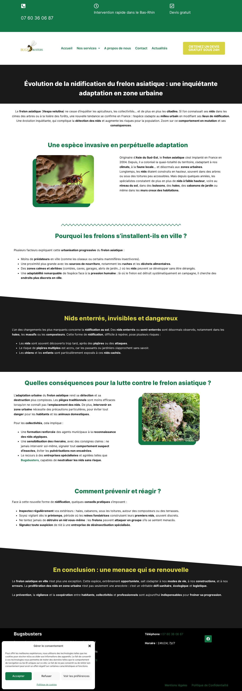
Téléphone (28, 12)
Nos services (87, 48)
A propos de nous (117, 48)
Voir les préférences (76, 676)
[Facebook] (208, 638)
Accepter (18, 676)
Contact (141, 48)
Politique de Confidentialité (210, 685)
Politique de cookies (47, 684)
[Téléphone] (23, 6)
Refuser (46, 676)
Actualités (159, 48)
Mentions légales (176, 685)
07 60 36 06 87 (172, 634)
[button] (89, 646)
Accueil (66, 48)
